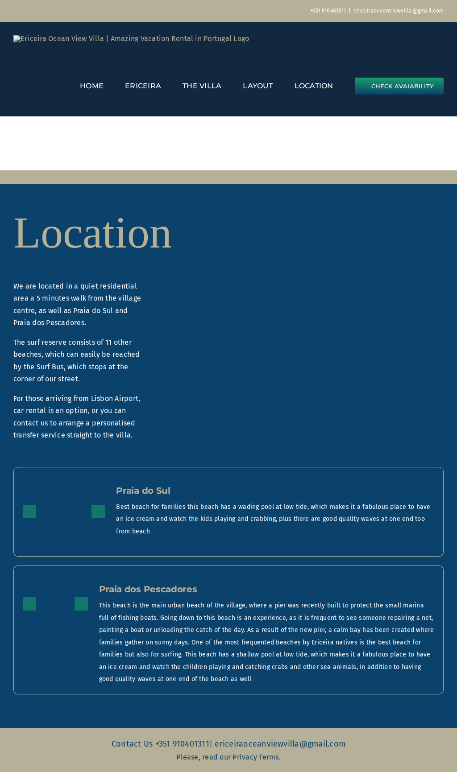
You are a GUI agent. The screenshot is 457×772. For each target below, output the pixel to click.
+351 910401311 (328, 11)
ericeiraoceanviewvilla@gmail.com (398, 11)
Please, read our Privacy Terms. (228, 757)
